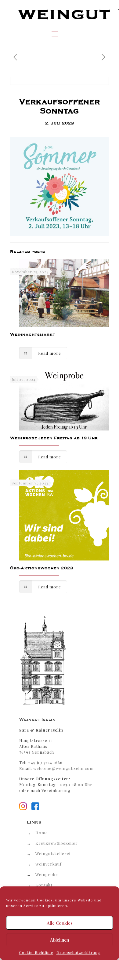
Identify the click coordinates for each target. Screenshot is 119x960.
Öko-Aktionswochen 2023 (41, 568)
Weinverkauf (48, 863)
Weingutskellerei (52, 853)
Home (41, 832)
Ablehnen (59, 940)
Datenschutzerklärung (78, 952)
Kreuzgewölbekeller (56, 843)
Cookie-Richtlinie (36, 952)
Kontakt (43, 884)
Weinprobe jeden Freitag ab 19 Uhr (54, 438)
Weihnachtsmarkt (32, 334)
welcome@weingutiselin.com (63, 768)
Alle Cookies (60, 923)
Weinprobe (46, 874)
